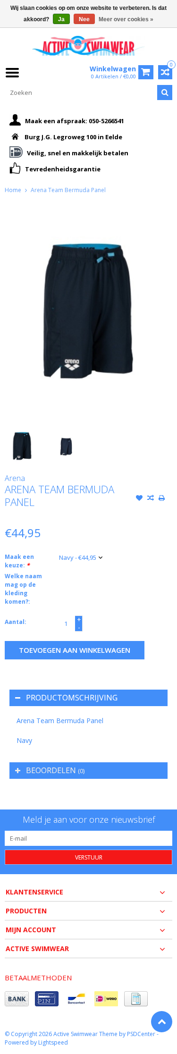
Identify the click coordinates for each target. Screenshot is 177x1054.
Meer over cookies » (126, 19)
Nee (84, 19)
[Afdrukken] (162, 499)
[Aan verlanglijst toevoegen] (139, 499)
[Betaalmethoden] (17, 998)
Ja (61, 19)
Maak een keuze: (19, 561)
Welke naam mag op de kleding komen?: (23, 589)
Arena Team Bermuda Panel (68, 190)
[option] (22, 446)
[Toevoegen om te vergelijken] (150, 499)
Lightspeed (53, 1042)
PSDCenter (141, 1034)
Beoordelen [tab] (55, 770)
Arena (15, 478)
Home (13, 190)
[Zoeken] (164, 92)
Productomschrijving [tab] (72, 697)
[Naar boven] (161, 1021)
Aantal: (15, 622)
